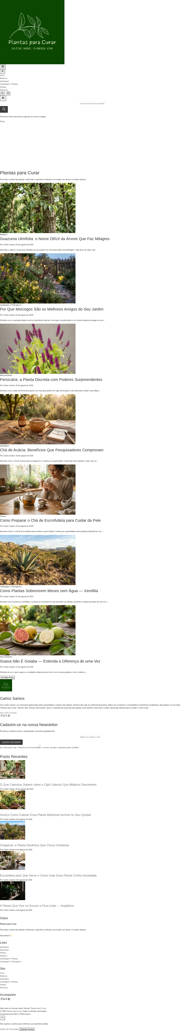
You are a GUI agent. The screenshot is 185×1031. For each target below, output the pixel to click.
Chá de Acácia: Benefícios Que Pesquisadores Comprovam (51, 450)
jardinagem (4, 81)
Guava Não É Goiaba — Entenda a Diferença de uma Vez (50, 661)
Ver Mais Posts (7, 677)
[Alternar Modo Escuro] (8, 93)
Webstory (4, 90)
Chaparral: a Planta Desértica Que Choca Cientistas (34, 845)
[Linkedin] (4, 716)
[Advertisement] (92, 146)
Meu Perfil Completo (8, 713)
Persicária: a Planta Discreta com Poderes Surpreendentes (51, 379)
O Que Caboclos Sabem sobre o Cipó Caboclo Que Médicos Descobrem (48, 784)
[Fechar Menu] (2, 71)
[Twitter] (6, 716)
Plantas (3, 87)
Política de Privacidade (9, 1029)
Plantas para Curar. (38, 1008)
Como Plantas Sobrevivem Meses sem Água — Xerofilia (49, 591)
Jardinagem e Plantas (9, 84)
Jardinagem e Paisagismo (10, 961)
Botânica (3, 78)
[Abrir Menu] (3, 66)
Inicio (2, 75)
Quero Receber (11, 742)
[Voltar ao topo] (2, 1017)
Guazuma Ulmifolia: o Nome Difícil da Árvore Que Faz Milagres (55, 239)
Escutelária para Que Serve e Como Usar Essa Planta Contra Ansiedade (48, 875)
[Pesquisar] (4, 109)
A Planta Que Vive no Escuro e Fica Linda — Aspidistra (37, 905)
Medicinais (4, 950)
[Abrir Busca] (2, 93)
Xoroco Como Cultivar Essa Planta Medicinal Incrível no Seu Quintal (45, 815)
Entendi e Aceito (26, 1029)
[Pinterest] (9, 716)
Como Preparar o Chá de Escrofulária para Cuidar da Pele (50, 520)
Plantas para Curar (14, 1011)
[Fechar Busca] (3, 98)
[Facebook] (1, 716)
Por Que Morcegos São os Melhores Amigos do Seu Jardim (51, 309)
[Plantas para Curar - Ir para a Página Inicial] (32, 32)
